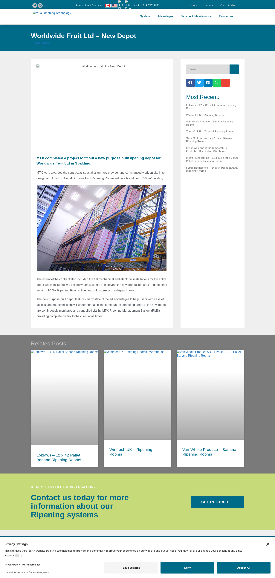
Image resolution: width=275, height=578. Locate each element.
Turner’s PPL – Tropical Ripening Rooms (210, 131)
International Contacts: (89, 5)
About (209, 5)
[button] (190, 83)
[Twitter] (34, 5)
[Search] (234, 69)
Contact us (227, 16)
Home (193, 5)
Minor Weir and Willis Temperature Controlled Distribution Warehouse (206, 149)
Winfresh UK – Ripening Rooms (205, 114)
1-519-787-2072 (150, 5)
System (145, 16)
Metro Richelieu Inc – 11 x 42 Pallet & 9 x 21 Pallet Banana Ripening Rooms (212, 159)
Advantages (165, 16)
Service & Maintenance (196, 16)
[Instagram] (40, 5)
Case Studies (228, 5)
